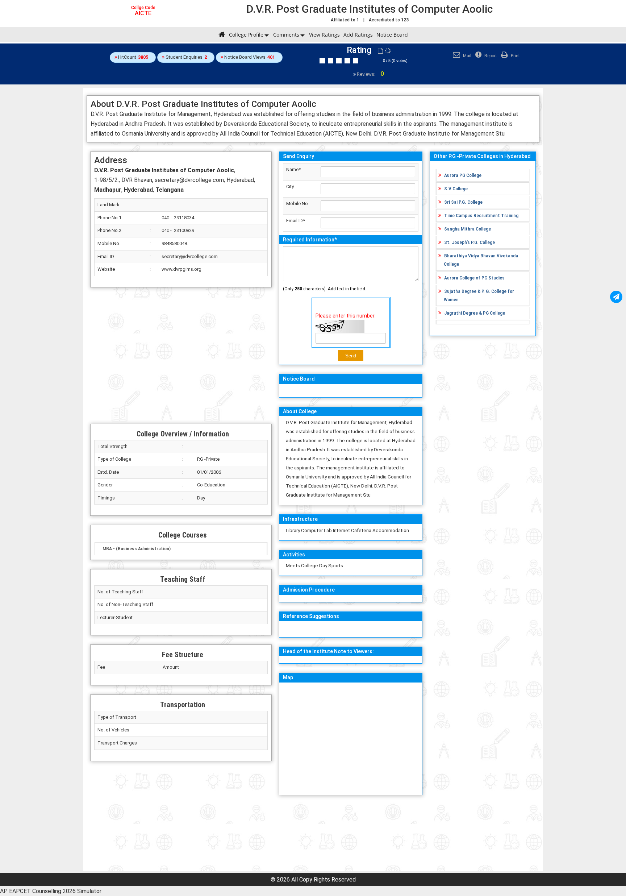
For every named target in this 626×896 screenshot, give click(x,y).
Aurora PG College (462, 175)
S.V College (456, 188)
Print (515, 55)
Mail (466, 55)
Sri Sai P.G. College (463, 202)
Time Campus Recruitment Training (481, 215)
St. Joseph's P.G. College (469, 242)
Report (490, 55)
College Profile (246, 34)
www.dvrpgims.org (181, 269)
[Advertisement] (181, 355)
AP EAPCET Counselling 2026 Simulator (50, 891)
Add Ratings (358, 34)
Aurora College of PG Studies (474, 278)
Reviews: (370, 74)
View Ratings (324, 34)
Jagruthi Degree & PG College (474, 313)
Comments (286, 34)
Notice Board (392, 34)
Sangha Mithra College (467, 229)
